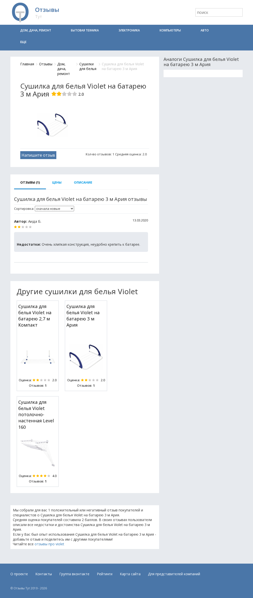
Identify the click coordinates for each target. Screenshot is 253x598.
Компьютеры (170, 30)
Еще (23, 42)
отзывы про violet (49, 544)
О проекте (19, 574)
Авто (205, 30)
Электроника (129, 30)
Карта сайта (130, 574)
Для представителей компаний (174, 574)
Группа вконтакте (74, 574)
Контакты (43, 574)
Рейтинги (104, 574)
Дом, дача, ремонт (35, 30)
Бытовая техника (85, 30)
